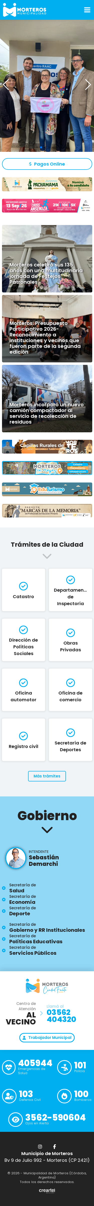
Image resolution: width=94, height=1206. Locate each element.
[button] (88, 84)
